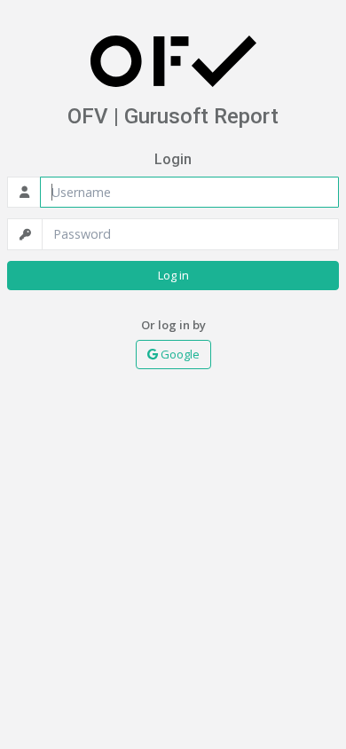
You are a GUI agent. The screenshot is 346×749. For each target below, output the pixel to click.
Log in (173, 275)
